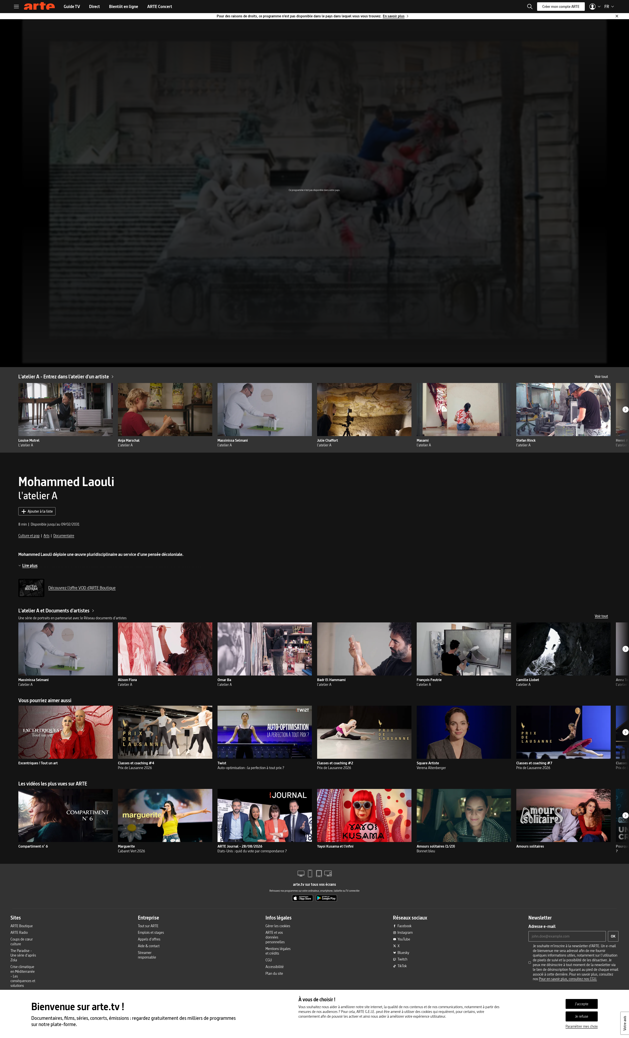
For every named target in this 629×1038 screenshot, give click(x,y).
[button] (530, 6)
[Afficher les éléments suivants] (625, 409)
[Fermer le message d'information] (617, 16)
